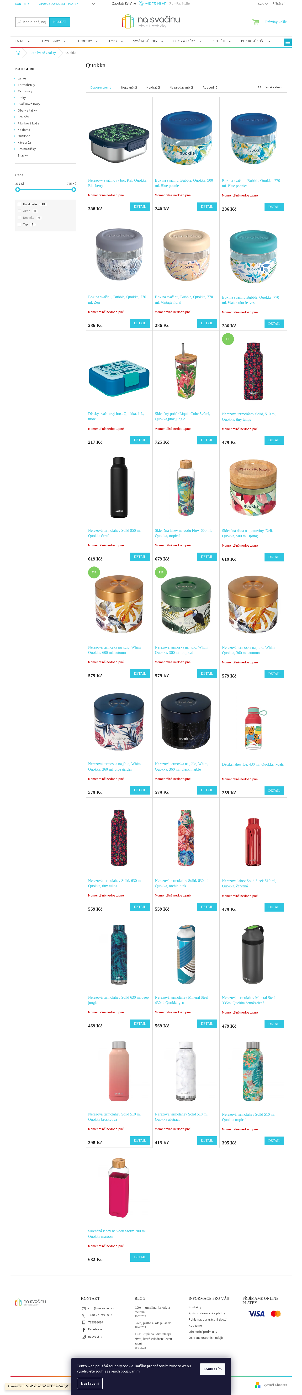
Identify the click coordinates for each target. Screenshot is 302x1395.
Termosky (25, 91)
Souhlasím (212, 1369)
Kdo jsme (195, 1325)
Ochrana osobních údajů (206, 1337)
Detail (140, 206)
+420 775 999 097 (100, 1315)
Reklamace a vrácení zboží (208, 1319)
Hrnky (22, 97)
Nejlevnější (129, 87)
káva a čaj (25, 142)
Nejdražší (153, 87)
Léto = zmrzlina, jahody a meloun (152, 1310)
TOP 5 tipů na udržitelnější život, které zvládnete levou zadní (153, 1338)
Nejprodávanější (181, 87)
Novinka (31, 217)
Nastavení (90, 1383)
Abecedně (210, 87)
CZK (261, 4)
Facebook (95, 1329)
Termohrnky (26, 85)
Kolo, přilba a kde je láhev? (153, 1323)
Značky (23, 155)
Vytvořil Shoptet (275, 1385)
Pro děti (23, 117)
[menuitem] (23, 42)
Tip (28, 224)
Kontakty (22, 4)
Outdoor (24, 136)
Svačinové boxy (29, 104)
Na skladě (34, 204)
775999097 (95, 1322)
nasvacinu (95, 1336)
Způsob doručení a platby (58, 4)
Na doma (24, 130)
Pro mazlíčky (27, 149)
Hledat (59, 22)
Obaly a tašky (27, 110)
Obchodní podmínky (203, 1331)
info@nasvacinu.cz (101, 1308)
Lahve (22, 78)
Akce (29, 211)
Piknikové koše (28, 123)
